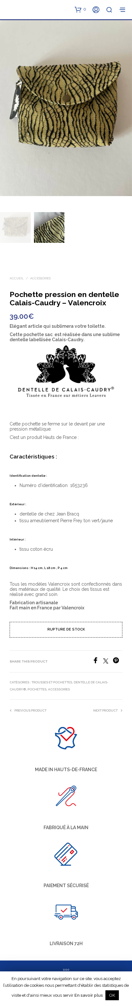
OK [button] (112, 995)
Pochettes (37, 689)
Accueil (17, 278)
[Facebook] (97, 662)
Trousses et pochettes (51, 682)
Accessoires (40, 278)
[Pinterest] (117, 662)
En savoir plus (88, 995)
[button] (80, 9)
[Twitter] (108, 662)
